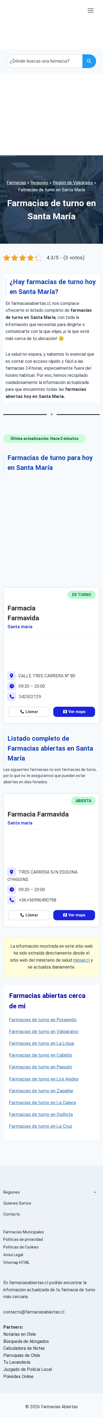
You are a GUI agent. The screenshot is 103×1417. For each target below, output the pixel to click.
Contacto (11, 1214)
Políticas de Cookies (21, 1247)
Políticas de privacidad (23, 1239)
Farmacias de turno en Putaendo (43, 1019)
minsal (79, 960)
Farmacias (16, 182)
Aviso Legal (13, 1255)
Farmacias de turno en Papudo (40, 1067)
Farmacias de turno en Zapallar (41, 1090)
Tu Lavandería (16, 1362)
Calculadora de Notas (24, 1348)
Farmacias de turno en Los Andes (44, 1079)
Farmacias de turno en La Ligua (41, 1043)
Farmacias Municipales (23, 1232)
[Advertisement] (51, 114)
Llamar (31, 711)
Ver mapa (76, 711)
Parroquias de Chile (21, 1355)
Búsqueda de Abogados (26, 1341)
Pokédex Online (18, 1376)
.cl (87, 960)
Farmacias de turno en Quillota (41, 1114)
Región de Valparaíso (73, 182)
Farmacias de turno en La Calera (42, 1102)
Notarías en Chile (19, 1334)
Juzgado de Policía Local (27, 1369)
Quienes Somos (17, 1203)
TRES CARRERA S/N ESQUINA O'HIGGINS (42, 875)
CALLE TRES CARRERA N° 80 (46, 675)
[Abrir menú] (90, 10)
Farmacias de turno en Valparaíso (44, 1031)
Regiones (39, 182)
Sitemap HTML (16, 1262)
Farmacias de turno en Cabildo (40, 1055)
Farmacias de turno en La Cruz (40, 1126)
